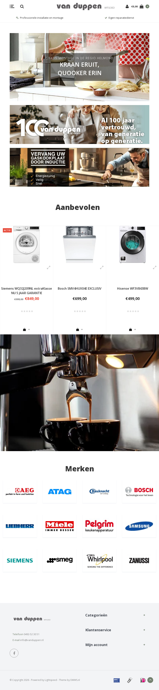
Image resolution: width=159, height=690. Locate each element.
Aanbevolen (77, 207)
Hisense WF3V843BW (132, 288)
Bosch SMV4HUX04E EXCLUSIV (79, 288)
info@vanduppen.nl (32, 640)
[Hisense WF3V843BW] (132, 244)
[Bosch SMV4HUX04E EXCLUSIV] (79, 244)
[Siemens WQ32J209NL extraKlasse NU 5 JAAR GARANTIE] (26, 244)
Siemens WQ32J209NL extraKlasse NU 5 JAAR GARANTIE (26, 290)
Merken (79, 468)
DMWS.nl (75, 680)
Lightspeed (51, 680)
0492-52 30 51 (31, 634)
